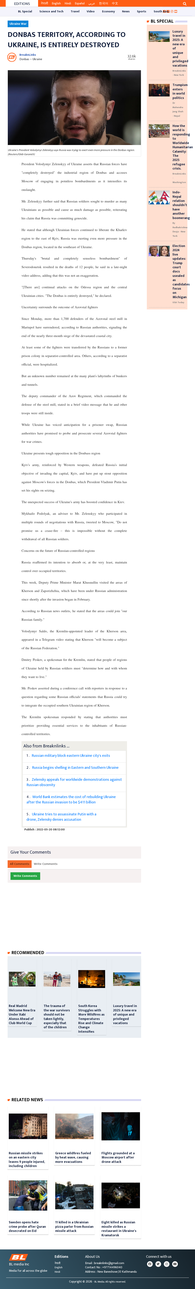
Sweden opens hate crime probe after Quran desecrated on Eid (27, 1227)
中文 (115, 3)
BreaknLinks (27, 54)
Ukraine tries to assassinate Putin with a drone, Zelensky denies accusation (61, 817)
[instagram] (166, 1264)
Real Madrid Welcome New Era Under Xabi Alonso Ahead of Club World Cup (22, 1014)
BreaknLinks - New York (179, 73)
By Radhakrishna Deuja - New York (180, 229)
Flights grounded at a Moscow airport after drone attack (118, 1157)
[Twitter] (158, 1264)
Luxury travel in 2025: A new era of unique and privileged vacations (125, 1014)
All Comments (19, 864)
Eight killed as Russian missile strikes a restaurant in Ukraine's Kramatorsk (118, 1229)
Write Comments (46, 864)
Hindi (68, 3)
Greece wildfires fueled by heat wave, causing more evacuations (73, 1157)
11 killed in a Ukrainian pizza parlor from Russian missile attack (74, 1227)
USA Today (178, 302)
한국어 (103, 3)
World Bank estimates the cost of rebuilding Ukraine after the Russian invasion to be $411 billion (71, 799)
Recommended (27, 953)
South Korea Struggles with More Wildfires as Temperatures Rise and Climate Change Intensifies (91, 1018)
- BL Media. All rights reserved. (109, 1282)
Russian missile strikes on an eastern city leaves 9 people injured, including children (27, 1159)
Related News (27, 1100)
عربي (91, 3)
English (56, 3)
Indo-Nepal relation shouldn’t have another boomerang (181, 205)
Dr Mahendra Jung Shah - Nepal (178, 109)
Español (80, 3)
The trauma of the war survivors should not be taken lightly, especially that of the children (57, 1016)
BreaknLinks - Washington (179, 178)
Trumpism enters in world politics (180, 91)
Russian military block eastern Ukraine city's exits (71, 755)
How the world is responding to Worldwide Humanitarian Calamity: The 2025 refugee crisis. (183, 147)
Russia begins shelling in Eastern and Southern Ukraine (75, 767)
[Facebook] (150, 1264)
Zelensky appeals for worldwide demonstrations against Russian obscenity (74, 782)
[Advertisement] (77, 920)
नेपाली (44, 3)
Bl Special (162, 21)
